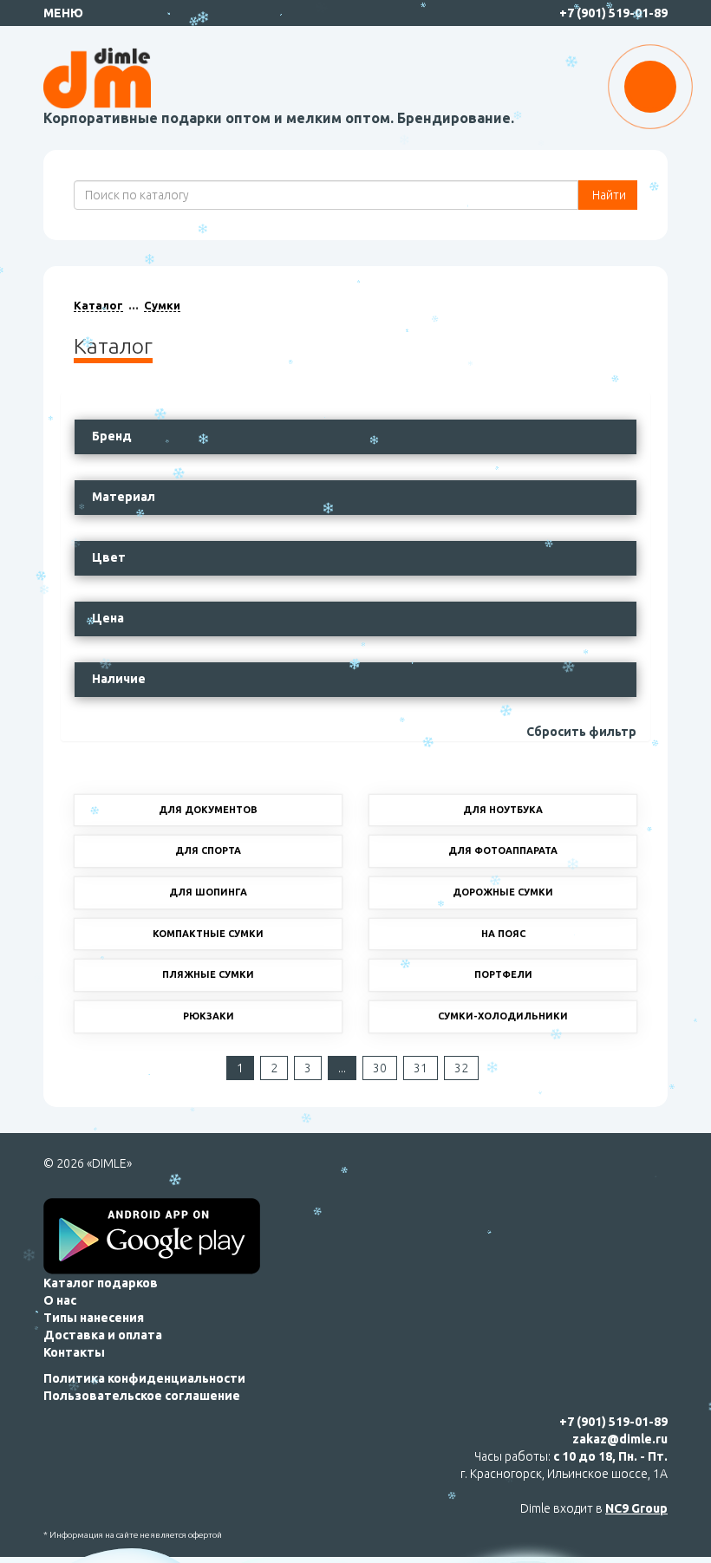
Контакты (74, 1352)
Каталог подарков (100, 1283)
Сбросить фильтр (581, 732)
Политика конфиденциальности (144, 1378)
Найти (608, 195)
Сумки (162, 305)
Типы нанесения (93, 1318)
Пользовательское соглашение (141, 1396)
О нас (59, 1300)
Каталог (98, 305)
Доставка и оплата (102, 1335)
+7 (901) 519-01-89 (613, 13)
